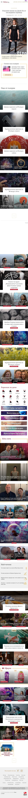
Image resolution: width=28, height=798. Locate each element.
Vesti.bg (18, 775)
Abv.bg (4, 775)
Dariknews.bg (7, 776)
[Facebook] (17, 770)
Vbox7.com (14, 776)
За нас (4, 782)
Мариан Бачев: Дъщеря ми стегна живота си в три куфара (13, 578)
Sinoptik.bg (21, 776)
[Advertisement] (14, 237)
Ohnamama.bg (11, 775)
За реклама (18, 782)
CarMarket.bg (15, 780)
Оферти (8, 668)
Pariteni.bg (7, 780)
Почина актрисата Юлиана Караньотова (11, 573)
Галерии (14, 8)
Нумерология (25, 1)
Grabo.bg (22, 778)
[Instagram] (21, 770)
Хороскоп (20, 1)
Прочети (8, 75)
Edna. (6, 2)
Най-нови (15, 1)
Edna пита (6, 439)
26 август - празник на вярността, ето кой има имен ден (12, 583)
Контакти (17, 784)
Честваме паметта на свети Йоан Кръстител (12, 568)
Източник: (12, 55)
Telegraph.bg (15, 778)
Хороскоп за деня (9, 387)
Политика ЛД (10, 782)
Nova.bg (23, 775)
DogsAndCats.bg (7, 778)
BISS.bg (21, 780)
